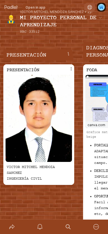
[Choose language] (89, 7)
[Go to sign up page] (101, 7)
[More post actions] (67, 71)
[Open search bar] (68, 227)
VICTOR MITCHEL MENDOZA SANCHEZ (52, 12)
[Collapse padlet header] (100, 17)
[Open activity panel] (40, 226)
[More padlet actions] (96, 226)
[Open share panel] (12, 226)
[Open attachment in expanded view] (39, 118)
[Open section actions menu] (68, 54)
